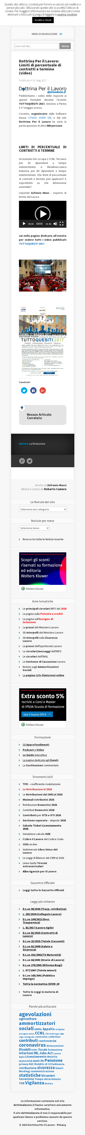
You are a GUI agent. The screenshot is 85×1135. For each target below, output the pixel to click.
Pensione (53, 1060)
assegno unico (26, 1033)
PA (42, 1061)
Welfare (49, 1083)
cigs (21, 1036)
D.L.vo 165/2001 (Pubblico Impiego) (39, 977)
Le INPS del (44, 608)
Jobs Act (46, 1053)
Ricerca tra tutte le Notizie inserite (43, 539)
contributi (28, 1040)
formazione (55, 1049)
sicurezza (46, 1067)
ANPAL (38, 1029)
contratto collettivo (47, 1036)
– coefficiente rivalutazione (41, 784)
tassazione (26, 1079)
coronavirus (32, 1045)
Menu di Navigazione (44, 34)
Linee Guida (35, 864)
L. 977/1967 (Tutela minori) (39, 970)
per (42, 815)
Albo (40, 871)
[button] (43, 214)
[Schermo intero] (61, 224)
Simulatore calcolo (36, 834)
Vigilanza (34, 1083)
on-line (30, 844)
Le (42, 794)
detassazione (55, 1045)
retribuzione (28, 1068)
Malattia (52, 1056)
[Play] (24, 224)
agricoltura (28, 1018)
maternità (25, 1061)
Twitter (29, 461)
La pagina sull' (38, 620)
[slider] (40, 224)
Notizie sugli (41, 668)
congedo (29, 1036)
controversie (47, 1041)
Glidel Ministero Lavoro (43, 632)
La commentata (41, 765)
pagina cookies (67, 14)
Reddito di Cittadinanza (49, 1064)
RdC (31, 1064)
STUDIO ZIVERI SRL (41, 117)
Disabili (25, 1049)
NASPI (36, 1061)
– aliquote (44, 820)
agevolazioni (35, 1014)
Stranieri (48, 1075)
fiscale (42, 1049)
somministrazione (42, 1071)
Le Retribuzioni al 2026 (37, 789)
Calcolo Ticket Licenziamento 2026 (42, 827)
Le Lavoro (44, 661)
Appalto (49, 1029)
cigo (62, 1033)
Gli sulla (40, 639)
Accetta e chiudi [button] (43, 20)
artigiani (59, 1029)
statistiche (30, 1075)
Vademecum (40, 851)
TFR (22, 1083)
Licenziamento (36, 1056)
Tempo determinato (48, 1079)
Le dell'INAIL (35, 656)
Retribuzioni (40, 805)
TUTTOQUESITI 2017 (31, 243)
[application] (42, 214)
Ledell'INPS (42, 651)
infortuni (26, 1053)
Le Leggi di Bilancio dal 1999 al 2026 (43, 858)
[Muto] (55, 224)
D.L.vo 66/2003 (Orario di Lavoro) (43, 960)
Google (22, 461)
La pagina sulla (43, 614)
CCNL (40, 1033)
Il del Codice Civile (43, 839)
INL (36, 1053)
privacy (23, 1064)
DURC (34, 1049)
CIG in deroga (52, 1034)
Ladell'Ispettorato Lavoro (42, 646)
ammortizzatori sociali (37, 1026)
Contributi (38, 810)
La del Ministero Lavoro (41, 627)
